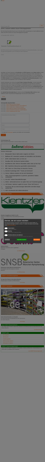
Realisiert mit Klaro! (37, 241)
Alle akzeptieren (37, 239)
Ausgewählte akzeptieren (21, 239)
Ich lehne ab (7, 239)
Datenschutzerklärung (11, 225)
